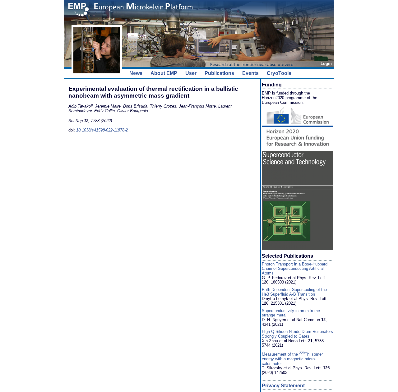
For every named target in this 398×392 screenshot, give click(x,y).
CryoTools (279, 73)
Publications (219, 73)
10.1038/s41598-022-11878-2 (102, 130)
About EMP (163, 73)
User (191, 73)
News (135, 73)
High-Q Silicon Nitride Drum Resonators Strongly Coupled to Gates (297, 334)
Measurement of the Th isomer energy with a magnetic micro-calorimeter (292, 359)
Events (250, 73)
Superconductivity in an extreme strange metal (291, 313)
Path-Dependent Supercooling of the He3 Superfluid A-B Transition (294, 292)
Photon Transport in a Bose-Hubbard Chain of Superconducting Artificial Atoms (294, 268)
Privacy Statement (283, 385)
